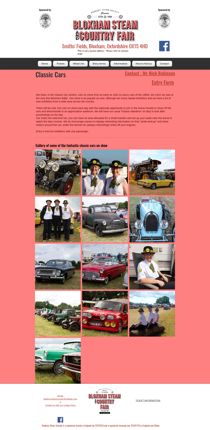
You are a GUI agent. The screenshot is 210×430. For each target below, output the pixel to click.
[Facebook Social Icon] (164, 46)
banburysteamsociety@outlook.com (60, 399)
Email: (60, 396)
